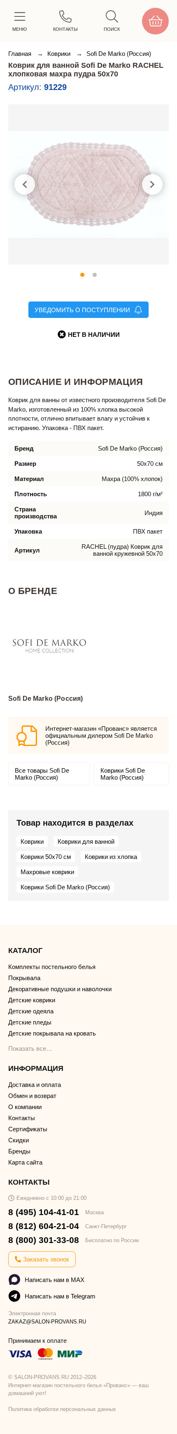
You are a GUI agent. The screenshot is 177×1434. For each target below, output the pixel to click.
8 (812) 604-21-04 (43, 1226)
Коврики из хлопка (111, 856)
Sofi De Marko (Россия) (118, 53)
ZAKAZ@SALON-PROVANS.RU (47, 1322)
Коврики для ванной (86, 841)
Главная (20, 53)
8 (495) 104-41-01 (43, 1212)
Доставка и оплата (34, 1084)
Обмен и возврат (32, 1095)
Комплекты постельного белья (51, 966)
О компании (25, 1106)
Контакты (21, 1117)
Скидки (18, 1140)
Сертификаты (27, 1129)
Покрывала (24, 977)
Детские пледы (29, 1022)
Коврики (59, 53)
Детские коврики (31, 1000)
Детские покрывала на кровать (52, 1033)
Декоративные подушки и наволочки (60, 988)
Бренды (19, 1151)
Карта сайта (25, 1162)
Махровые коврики (47, 871)
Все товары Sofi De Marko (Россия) (42, 774)
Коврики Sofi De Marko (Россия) (122, 774)
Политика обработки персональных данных (62, 1409)
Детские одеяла (31, 1011)
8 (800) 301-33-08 (43, 1240)
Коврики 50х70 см (46, 856)
